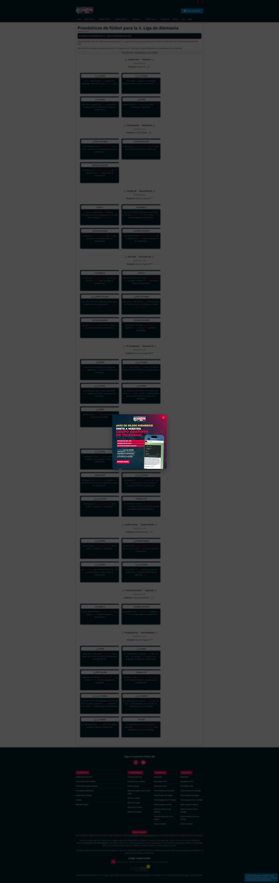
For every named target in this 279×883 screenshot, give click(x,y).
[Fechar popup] (163, 417)
